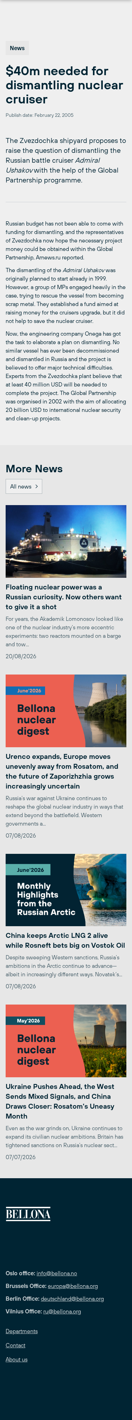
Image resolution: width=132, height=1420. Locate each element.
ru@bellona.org (62, 1311)
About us (16, 1359)
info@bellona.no (57, 1273)
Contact (15, 1345)
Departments (22, 1331)
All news (20, 486)
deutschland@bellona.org (72, 1298)
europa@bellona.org (73, 1286)
